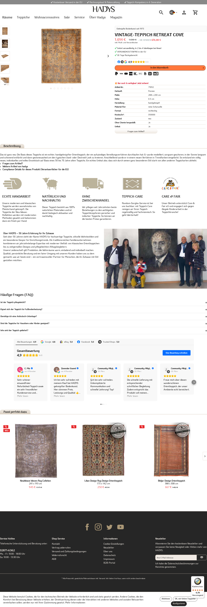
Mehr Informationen (75, 602)
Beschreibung (12, 146)
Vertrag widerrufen (61, 547)
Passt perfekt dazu (15, 412)
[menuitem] (162, 12)
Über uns (108, 551)
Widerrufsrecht (59, 555)
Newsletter (109, 547)
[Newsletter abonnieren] (202, 557)
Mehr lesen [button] (22, 395)
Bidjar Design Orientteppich (171, 482)
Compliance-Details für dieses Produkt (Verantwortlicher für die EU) (35, 169)
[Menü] (202, 578)
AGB (54, 558)
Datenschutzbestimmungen (181, 563)
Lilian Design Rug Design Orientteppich (103, 482)
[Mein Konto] (184, 12)
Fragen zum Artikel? (136, 131)
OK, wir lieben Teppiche (185, 599)
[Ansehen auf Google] (20, 369)
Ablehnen (166, 599)
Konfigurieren (179, 603)
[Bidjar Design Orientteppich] (171, 450)
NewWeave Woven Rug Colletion (35, 482)
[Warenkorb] (196, 12)
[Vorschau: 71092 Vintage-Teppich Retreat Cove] (5, 31)
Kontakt (56, 543)
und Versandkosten (130, 42)
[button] (13, 382)
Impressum (109, 558)
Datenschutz (110, 555)
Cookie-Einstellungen (114, 543)
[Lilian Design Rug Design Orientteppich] (103, 450)
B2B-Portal (109, 562)
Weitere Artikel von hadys (15, 166)
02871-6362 (7, 550)
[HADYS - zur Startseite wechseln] (103, 9)
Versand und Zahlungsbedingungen (69, 551)
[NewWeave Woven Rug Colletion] (35, 450)
